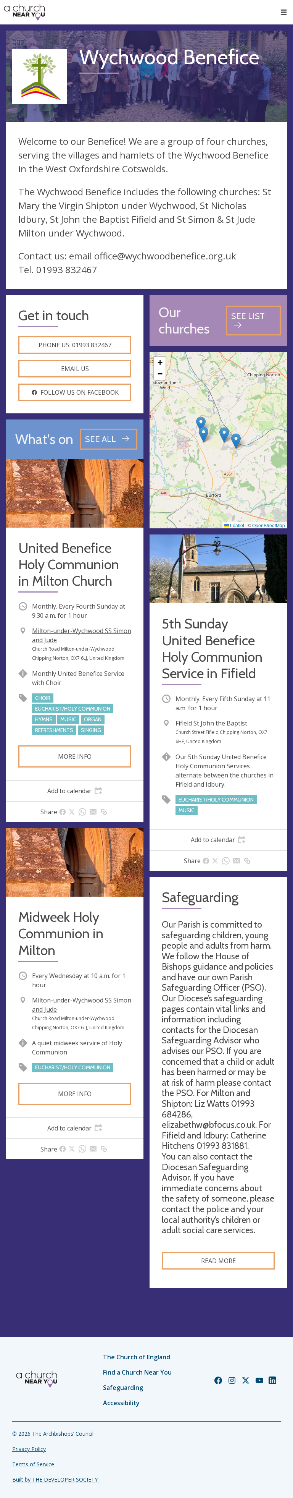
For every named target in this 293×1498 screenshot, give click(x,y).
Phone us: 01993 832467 (75, 345)
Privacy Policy (29, 1449)
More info (75, 756)
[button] (284, 12)
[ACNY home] (24, 12)
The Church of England (136, 1357)
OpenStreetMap (268, 525)
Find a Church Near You (137, 1372)
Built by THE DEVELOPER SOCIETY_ (56, 1479)
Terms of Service (33, 1464)
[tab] (74, 791)
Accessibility (121, 1403)
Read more (218, 1261)
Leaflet (236, 525)
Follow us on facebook (79, 392)
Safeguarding (123, 1387)
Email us (75, 368)
